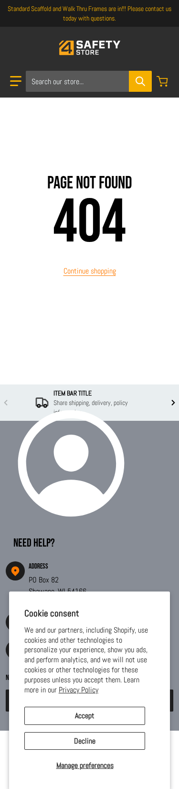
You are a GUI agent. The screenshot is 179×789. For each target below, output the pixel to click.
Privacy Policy (78, 690)
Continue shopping (89, 271)
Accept (85, 716)
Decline (84, 741)
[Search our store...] (140, 81)
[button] (16, 81)
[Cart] (163, 81)
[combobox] (88, 81)
